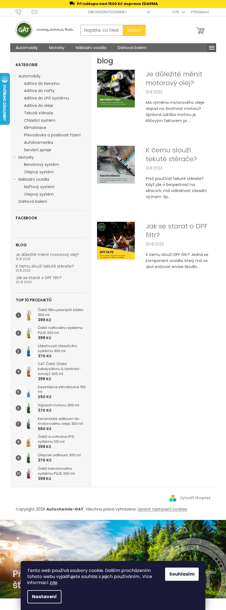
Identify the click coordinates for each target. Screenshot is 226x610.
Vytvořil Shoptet (195, 498)
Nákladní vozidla (33, 179)
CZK (176, 12)
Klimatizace (35, 127)
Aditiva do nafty (39, 90)
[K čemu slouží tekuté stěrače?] (116, 164)
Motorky (26, 157)
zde (53, 582)
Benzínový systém (41, 164)
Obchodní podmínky (107, 12)
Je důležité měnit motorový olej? (47, 255)
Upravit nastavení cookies (162, 509)
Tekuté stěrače (38, 113)
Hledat (134, 30)
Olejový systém (39, 172)
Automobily (29, 76)
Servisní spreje (37, 150)
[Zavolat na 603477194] (24, 11)
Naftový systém (39, 187)
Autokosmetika (38, 142)
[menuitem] (26, 47)
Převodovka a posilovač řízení (52, 135)
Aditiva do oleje (38, 105)
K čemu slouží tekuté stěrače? (45, 266)
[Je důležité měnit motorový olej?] (116, 88)
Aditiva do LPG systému (46, 98)
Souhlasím (182, 574)
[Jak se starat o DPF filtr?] (116, 240)
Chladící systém (39, 120)
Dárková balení (32, 201)
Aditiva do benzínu (42, 83)
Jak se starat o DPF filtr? (38, 278)
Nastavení (44, 596)
